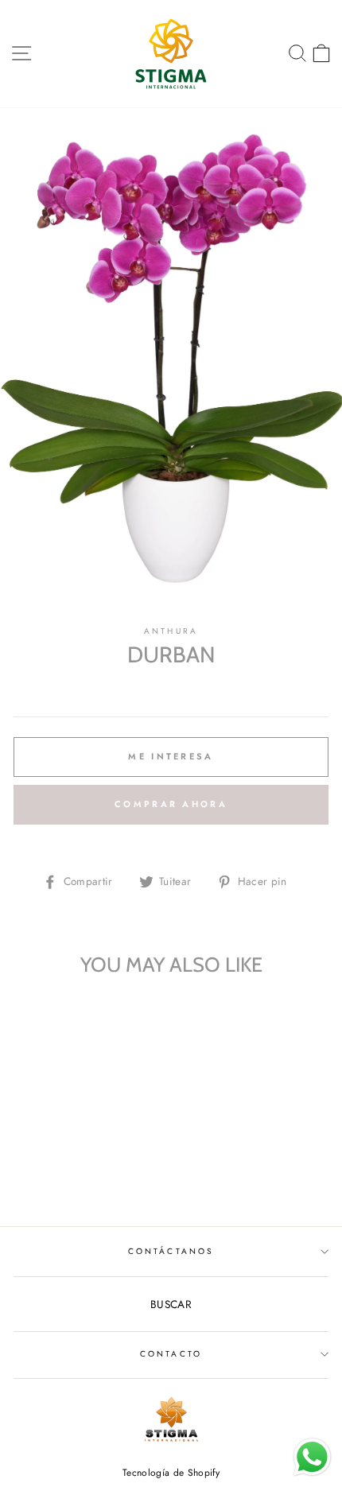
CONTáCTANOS (171, 1251)
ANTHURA (170, 631)
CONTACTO (170, 1354)
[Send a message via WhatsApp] (312, 1457)
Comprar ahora (171, 804)
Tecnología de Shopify (171, 1473)
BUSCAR (171, 1304)
